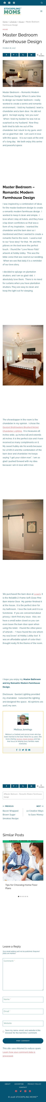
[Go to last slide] (5, 867)
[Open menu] (41, 11)
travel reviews (27, 739)
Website (8, 1023)
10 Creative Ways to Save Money (34, 810)
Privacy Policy (34, 1084)
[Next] (40, 867)
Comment (9, 961)
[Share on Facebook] (6, 55)
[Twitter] (23, 750)
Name (7, 999)
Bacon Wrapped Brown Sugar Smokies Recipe (11, 812)
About (7, 1084)
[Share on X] (23, 55)
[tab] (18, 896)
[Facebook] (5, 3)
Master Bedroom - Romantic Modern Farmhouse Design (23, 795)
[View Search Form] (41, 2)
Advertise (19, 1084)
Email (7, 1011)
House (21, 22)
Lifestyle (13, 22)
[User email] (29, 750)
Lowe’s (37, 594)
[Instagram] (9, 3)
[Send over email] (32, 55)
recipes (19, 739)
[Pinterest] (14, 3)
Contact (23, 1087)
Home (5, 22)
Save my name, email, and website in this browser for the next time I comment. (22, 1031)
